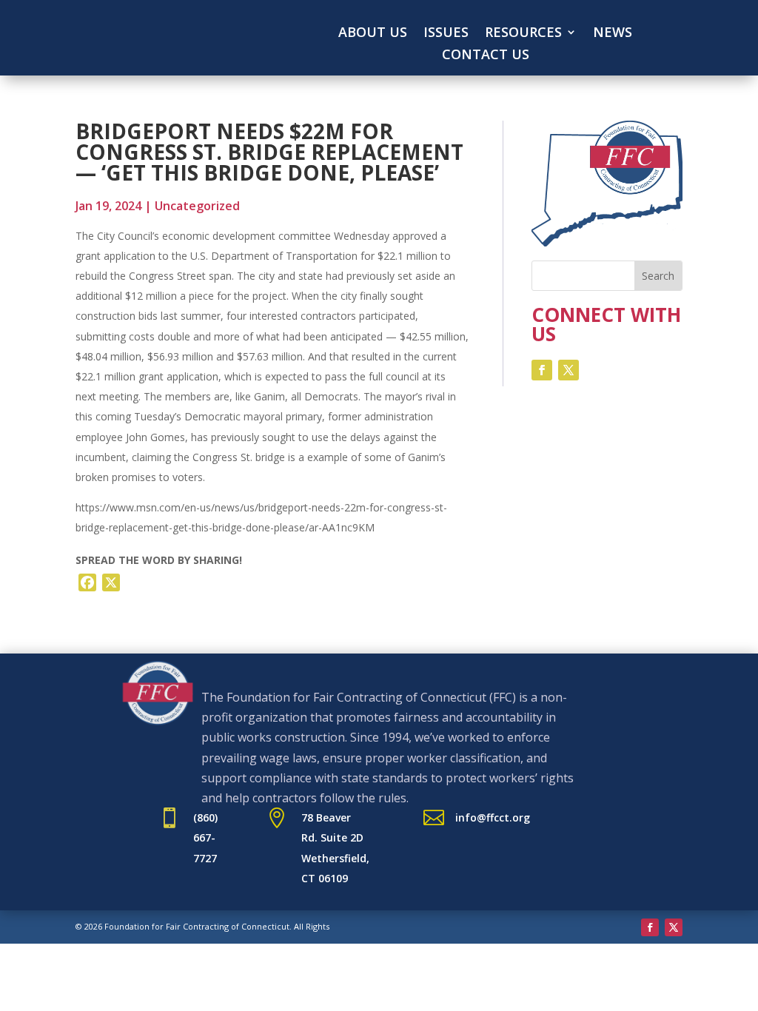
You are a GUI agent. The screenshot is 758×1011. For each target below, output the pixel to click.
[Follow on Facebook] (541, 370)
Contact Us (485, 56)
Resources (523, 34)
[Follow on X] (568, 370)
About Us (372, 34)
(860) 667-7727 (205, 837)
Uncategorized (197, 206)
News (612, 34)
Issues (446, 34)
